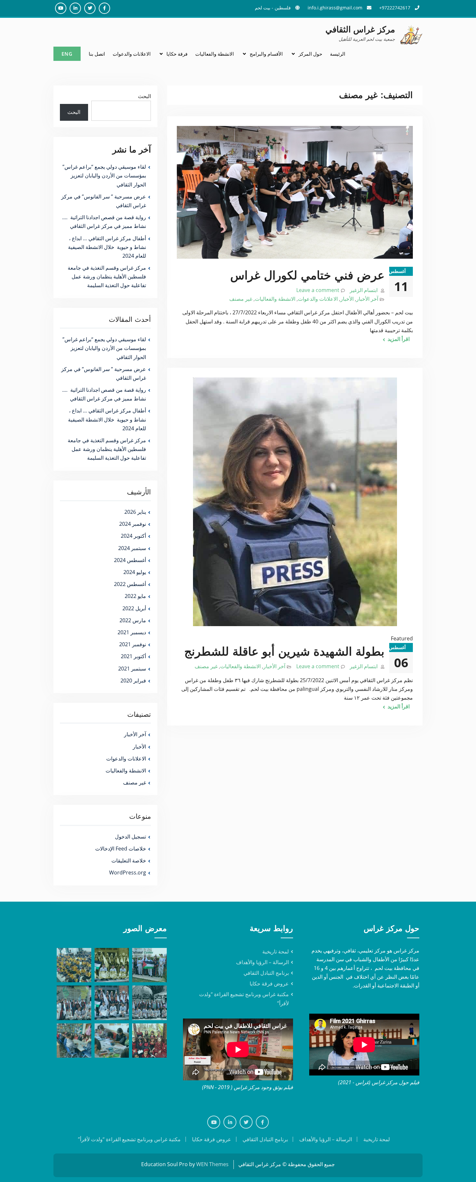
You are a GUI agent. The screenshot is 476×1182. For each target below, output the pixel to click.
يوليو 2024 (134, 572)
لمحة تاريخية (275, 951)
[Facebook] (262, 1122)
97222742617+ (394, 8)
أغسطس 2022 (130, 584)
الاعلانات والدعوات (132, 54)
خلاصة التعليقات (128, 860)
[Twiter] (246, 1122)
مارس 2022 (132, 620)
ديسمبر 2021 (132, 632)
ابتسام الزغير (364, 290)
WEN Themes (212, 1164)
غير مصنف (240, 298)
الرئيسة (337, 54)
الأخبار (347, 298)
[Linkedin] (229, 1122)
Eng (67, 54)
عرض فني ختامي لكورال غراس (307, 275)
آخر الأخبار (367, 298)
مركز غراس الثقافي (360, 29)
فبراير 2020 (133, 680)
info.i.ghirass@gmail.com (335, 8)
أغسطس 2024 (130, 560)
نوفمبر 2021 (132, 644)
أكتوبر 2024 (133, 535)
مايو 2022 (135, 596)
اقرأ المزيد (399, 339)
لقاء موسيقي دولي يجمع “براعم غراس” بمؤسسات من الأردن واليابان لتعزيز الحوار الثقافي (104, 175)
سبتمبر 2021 (132, 668)
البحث (144, 96)
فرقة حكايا (176, 54)
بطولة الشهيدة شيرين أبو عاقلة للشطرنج (284, 651)
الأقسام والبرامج (266, 54)
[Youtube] (213, 1122)
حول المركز (310, 54)
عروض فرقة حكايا (269, 983)
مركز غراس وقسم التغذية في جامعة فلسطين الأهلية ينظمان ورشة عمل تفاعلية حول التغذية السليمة (107, 276)
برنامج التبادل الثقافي (266, 972)
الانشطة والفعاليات (214, 54)
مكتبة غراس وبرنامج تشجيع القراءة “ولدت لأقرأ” (129, 1139)
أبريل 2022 (134, 608)
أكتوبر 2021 (133, 656)
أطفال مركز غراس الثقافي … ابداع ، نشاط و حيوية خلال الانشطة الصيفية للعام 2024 (107, 247)
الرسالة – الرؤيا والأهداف (262, 962)
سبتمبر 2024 (132, 548)
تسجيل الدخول (130, 836)
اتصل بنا (97, 54)
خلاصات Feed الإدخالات (120, 848)
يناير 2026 (135, 511)
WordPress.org (127, 872)
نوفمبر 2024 (132, 523)
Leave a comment (317, 290)
